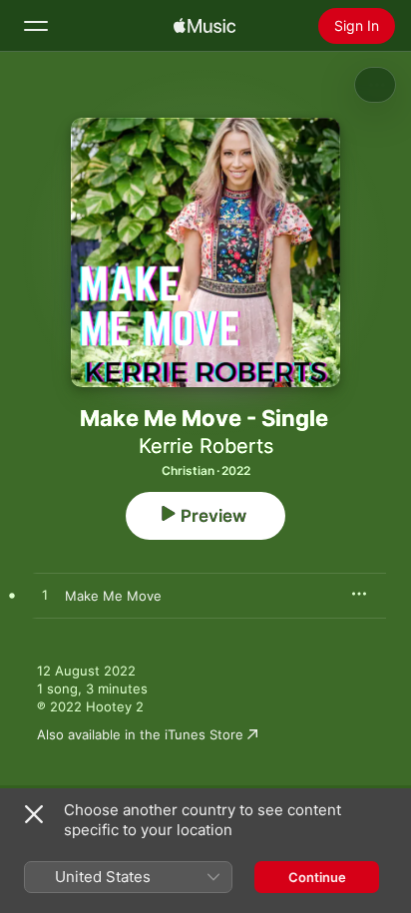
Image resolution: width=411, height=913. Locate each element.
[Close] (34, 814)
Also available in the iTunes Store (140, 734)
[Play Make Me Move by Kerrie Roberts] (45, 596)
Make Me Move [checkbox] (113, 596)
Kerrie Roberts (206, 446)
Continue (317, 877)
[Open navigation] (36, 26)
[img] (204, 26)
